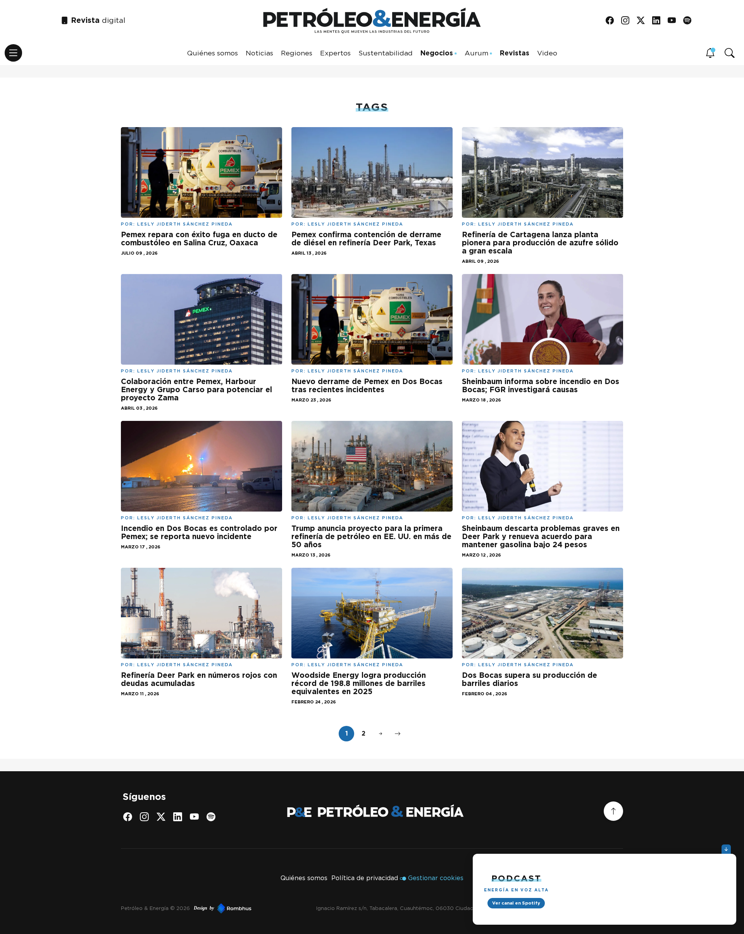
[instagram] (628, 21)
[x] (643, 21)
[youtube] (674, 21)
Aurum (476, 52)
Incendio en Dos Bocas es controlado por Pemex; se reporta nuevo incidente (199, 532)
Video (547, 52)
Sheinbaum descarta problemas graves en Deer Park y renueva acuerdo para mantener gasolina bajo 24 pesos (541, 536)
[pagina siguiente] (380, 733)
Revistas (514, 52)
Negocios (436, 52)
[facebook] (612, 21)
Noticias (259, 52)
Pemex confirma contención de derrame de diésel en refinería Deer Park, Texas (366, 238)
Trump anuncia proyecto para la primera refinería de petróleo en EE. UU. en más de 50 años (371, 536)
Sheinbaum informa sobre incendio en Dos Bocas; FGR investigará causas (540, 385)
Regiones (296, 52)
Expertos (335, 52)
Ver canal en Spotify (516, 903)
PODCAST (516, 878)
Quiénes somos (212, 52)
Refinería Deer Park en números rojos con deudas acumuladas (199, 679)
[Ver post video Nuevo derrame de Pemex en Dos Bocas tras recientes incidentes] (372, 319)
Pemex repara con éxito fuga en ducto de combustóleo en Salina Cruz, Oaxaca (199, 238)
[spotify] (690, 21)
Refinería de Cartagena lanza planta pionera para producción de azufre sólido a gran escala (540, 242)
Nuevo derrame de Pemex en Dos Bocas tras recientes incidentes (367, 385)
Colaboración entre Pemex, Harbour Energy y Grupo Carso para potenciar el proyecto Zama (196, 389)
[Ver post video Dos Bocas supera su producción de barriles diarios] (542, 612)
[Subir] (613, 811)
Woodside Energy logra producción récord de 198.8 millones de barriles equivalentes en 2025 (358, 683)
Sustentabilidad (385, 52)
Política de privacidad (364, 878)
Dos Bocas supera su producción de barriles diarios (529, 679)
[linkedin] (659, 21)
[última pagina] (397, 733)
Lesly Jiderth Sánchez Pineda (185, 224)
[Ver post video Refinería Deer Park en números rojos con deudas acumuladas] (201, 612)
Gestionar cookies (435, 878)
